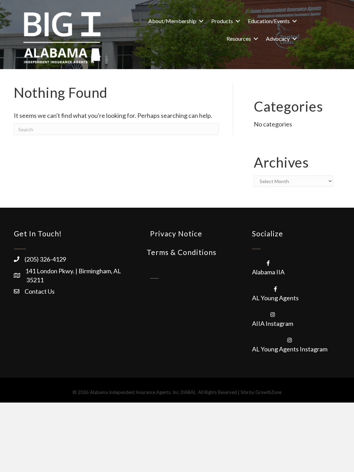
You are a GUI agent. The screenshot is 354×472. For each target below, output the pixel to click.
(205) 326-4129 (45, 259)
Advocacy (278, 38)
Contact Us (40, 291)
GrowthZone (268, 392)
